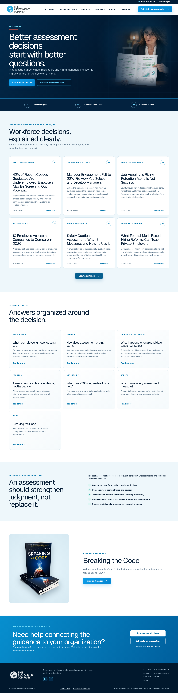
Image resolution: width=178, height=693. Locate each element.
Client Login (165, 2)
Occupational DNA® (68, 9)
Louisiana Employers (161, 673)
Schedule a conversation (155, 9)
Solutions (85, 9)
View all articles (89, 276)
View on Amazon (97, 581)
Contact (146, 680)
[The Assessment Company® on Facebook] (51, 679)
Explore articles (22, 82)
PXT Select (49, 9)
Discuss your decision (148, 633)
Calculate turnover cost (54, 82)
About (112, 9)
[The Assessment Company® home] (18, 9)
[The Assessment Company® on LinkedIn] (45, 679)
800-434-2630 (145, 2)
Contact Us (125, 9)
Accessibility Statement (81, 688)
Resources (100, 9)
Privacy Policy (65, 688)
